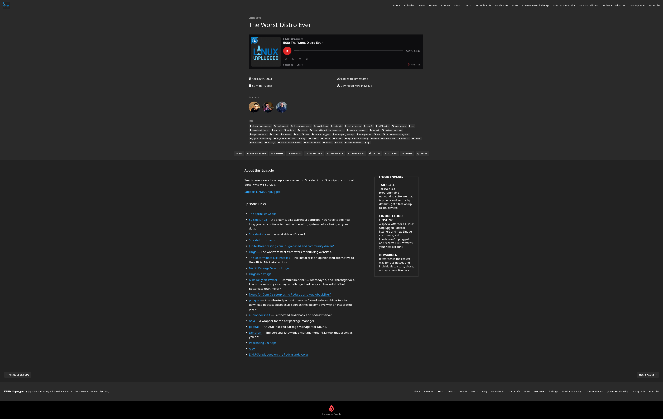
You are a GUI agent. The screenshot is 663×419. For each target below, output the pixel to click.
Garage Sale (638, 5)
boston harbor (313, 142)
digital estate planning (357, 138)
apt (368, 142)
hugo (303, 138)
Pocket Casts (315, 153)
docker (338, 138)
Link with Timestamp (354, 79)
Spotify (376, 153)
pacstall (375, 130)
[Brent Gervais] (281, 108)
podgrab (291, 130)
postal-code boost (260, 130)
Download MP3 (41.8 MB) (356, 86)
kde (378, 134)
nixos (275, 134)
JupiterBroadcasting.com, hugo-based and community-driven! (291, 246)
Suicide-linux (258, 234)
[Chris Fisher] (254, 108)
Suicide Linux (258, 220)
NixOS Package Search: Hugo (269, 268)
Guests (433, 5)
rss (412, 126)
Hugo (253, 252)
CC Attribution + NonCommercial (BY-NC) (88, 391)
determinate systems (261, 126)
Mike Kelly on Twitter (263, 280)
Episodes (409, 5)
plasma (303, 130)
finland (314, 138)
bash (339, 142)
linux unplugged (322, 134)
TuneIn (408, 153)
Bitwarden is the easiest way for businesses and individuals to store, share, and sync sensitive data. (396, 262)
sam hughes (400, 126)
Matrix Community (564, 5)
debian (417, 138)
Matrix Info (501, 5)
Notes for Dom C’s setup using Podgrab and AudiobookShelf (290, 294)
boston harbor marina (290, 142)
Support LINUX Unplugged (262, 192)
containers (257, 142)
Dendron (255, 333)
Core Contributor (588, 5)
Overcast (296, 153)
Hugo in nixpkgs (260, 274)
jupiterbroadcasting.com (397, 134)
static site (337, 126)
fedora (326, 138)
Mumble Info (483, 5)
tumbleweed (282, 126)
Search (458, 5)
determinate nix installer (384, 138)
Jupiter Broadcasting (614, 5)
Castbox (278, 153)
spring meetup (354, 126)
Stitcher (392, 153)
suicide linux (322, 126)
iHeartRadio (358, 153)
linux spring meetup (344, 134)
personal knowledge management (328, 130)
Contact (445, 5)
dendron (405, 138)
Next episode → (648, 374)
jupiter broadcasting (261, 138)
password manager (358, 130)
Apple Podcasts (258, 153)
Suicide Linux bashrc (263, 240)
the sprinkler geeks (302, 126)
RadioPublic (336, 153)
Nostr (515, 5)
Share (424, 153)
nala (307, 134)
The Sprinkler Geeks (262, 214)
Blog (469, 5)
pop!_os (277, 130)
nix (297, 134)
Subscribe (654, 5)
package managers (393, 130)
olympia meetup (259, 134)
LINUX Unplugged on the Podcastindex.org (278, 354)
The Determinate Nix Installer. (270, 258)
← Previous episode (17, 374)
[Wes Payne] (267, 108)
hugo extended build (286, 138)
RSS (240, 153)
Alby (252, 349)
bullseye (271, 142)
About (396, 5)
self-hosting (383, 126)
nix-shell (287, 134)
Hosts (422, 5)
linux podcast (365, 134)
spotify (369, 126)
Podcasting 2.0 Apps (262, 343)
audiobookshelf (354, 142)
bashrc (328, 142)
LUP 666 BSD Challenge (535, 5)
